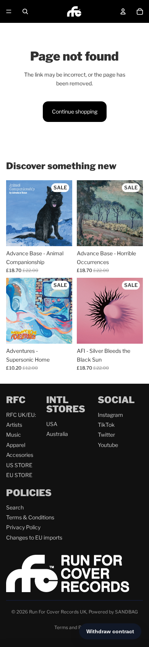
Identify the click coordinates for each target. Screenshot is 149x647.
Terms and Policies (74, 627)
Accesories (19, 455)
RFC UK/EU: (21, 415)
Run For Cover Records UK (57, 612)
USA (51, 424)
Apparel (15, 445)
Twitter (106, 434)
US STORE (19, 465)
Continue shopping (74, 111)
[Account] (123, 11)
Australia (57, 434)
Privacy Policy (23, 527)
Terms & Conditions (30, 517)
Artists (14, 424)
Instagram (110, 415)
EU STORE (19, 475)
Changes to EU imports (34, 537)
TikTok (106, 424)
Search (15, 507)
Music (13, 434)
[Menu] (9, 11)
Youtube (108, 445)
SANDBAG (126, 612)
